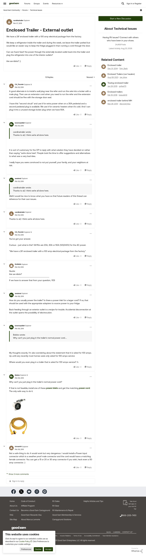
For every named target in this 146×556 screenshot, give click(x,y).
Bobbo (17, 375)
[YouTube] (29, 491)
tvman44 (18, 446)
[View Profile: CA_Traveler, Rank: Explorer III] (11, 86)
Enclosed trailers (115, 92)
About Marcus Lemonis (30, 519)
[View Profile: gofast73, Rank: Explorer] (103, 84)
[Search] (122, 3)
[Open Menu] (141, 10)
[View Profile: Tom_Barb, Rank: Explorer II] (103, 66)
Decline (38, 549)
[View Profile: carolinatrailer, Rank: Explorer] (9, 22)
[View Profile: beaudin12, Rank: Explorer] (103, 93)
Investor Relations (65, 536)
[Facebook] (13, 491)
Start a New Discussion (120, 18)
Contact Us (14, 510)
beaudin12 (123, 95)
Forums (25, 10)
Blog (109, 532)
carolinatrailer (18, 20)
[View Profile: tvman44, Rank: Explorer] (11, 448)
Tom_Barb (123, 68)
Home (12, 501)
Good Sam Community (11, 10)
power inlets (52, 388)
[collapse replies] (4, 84)
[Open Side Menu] (4, 3)
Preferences (26, 549)
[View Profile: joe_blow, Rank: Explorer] (103, 75)
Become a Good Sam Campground (35, 510)
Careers (116, 532)
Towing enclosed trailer (118, 83)
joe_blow (123, 77)
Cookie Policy (24, 541)
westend (18, 178)
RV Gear (55, 506)
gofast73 (122, 86)
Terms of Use (77, 536)
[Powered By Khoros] (137, 550)
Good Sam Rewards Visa (31, 515)
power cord (84, 388)
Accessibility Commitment (92, 536)
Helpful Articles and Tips (93, 501)
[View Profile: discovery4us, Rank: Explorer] (103, 102)
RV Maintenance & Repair (62, 510)
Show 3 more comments (19, 474)
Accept (48, 549)
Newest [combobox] (91, 77)
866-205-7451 (129, 515)
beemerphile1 (20, 123)
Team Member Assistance (110, 536)
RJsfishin (18, 264)
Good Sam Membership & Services (66, 515)
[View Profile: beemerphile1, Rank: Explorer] (11, 124)
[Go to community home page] (14, 3)
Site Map (13, 519)
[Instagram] (37, 491)
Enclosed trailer (114, 65)
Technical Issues (36, 10)
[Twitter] (21, 491)
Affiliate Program (28, 506)
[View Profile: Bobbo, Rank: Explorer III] (11, 376)
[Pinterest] (44, 491)
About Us (13, 506)
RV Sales (56, 501)
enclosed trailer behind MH (120, 100)
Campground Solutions (61, 519)
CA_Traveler (19, 84)
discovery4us (125, 104)
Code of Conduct (28, 501)
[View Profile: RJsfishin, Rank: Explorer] (11, 265)
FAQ (11, 515)
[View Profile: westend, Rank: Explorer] (11, 180)
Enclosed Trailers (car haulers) (121, 74)
